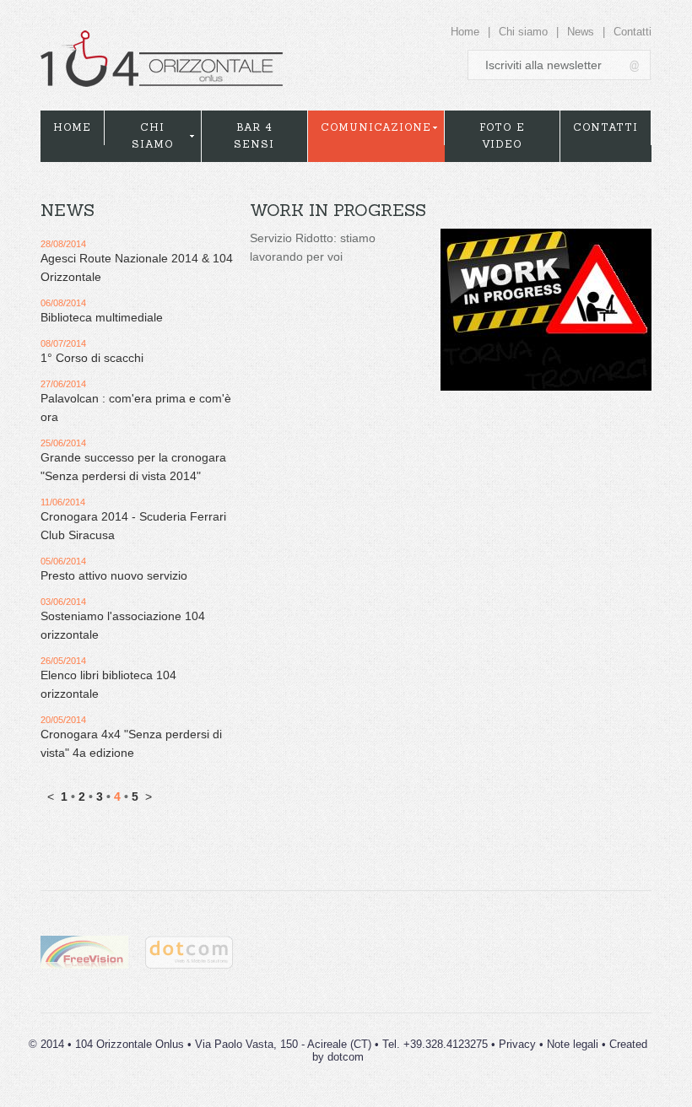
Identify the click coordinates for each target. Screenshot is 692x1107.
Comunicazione (376, 127)
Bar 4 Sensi (254, 135)
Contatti (632, 31)
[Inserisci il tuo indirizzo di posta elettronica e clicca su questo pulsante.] (636, 65)
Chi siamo (523, 31)
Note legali (572, 1044)
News (580, 31)
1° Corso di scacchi (92, 357)
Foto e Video (502, 135)
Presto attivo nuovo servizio (114, 575)
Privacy (517, 1044)
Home (465, 31)
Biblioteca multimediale (102, 317)
